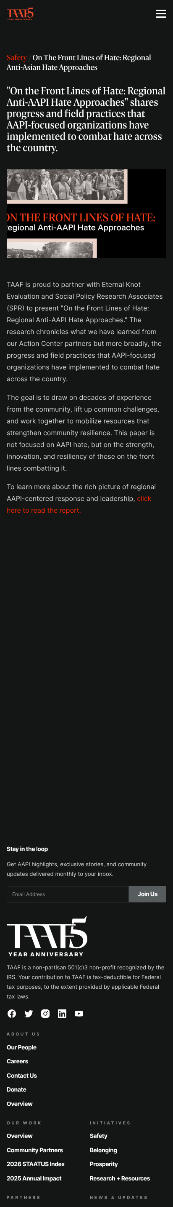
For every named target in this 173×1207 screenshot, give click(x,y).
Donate (16, 1089)
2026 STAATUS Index (36, 1164)
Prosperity (104, 1164)
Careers (17, 1061)
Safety (17, 58)
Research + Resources (120, 1178)
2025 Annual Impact (34, 1178)
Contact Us (22, 1075)
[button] (161, 13)
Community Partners (35, 1150)
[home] (74, 13)
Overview (20, 1104)
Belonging (103, 1150)
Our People (22, 1047)
